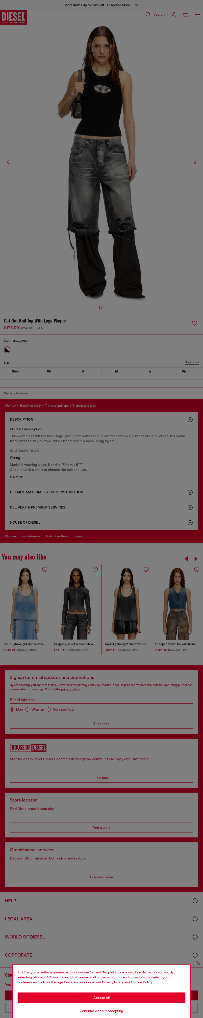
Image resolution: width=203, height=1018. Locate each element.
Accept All (101, 998)
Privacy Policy (113, 982)
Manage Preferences (67, 982)
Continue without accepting (101, 1011)
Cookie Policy (141, 982)
